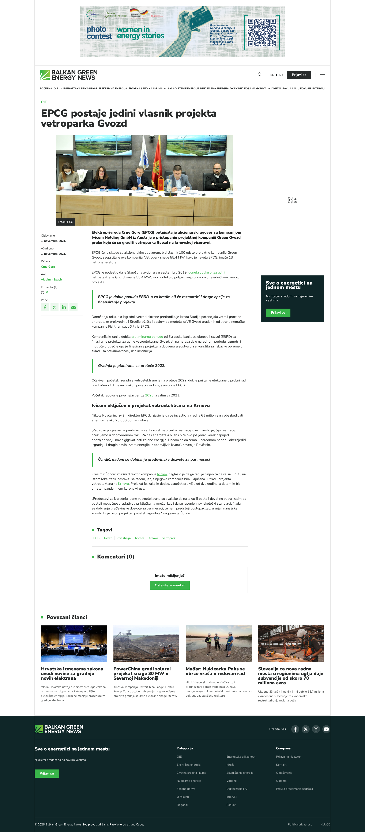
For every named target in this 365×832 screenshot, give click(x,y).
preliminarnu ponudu (147, 336)
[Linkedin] (64, 307)
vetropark (169, 538)
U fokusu (304, 88)
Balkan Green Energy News (63, 824)
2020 (149, 395)
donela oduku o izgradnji (206, 272)
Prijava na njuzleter (288, 756)
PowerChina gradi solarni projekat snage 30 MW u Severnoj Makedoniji (142, 674)
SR (281, 75)
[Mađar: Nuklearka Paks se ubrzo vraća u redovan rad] (219, 643)
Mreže (230, 765)
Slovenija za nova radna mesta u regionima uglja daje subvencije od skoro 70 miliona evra (290, 676)
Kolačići (325, 824)
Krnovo (153, 538)
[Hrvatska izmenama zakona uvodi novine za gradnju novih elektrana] (74, 643)
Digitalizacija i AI (283, 88)
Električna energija (113, 88)
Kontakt (281, 765)
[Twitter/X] (54, 307)
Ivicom (162, 474)
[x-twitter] (306, 729)
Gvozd (108, 538)
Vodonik (236, 88)
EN (272, 75)
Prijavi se (299, 74)
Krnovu (123, 483)
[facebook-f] (295, 729)
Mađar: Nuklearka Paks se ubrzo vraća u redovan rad (215, 671)
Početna (46, 88)
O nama (281, 781)
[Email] (73, 307)
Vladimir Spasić (52, 280)
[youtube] (326, 729)
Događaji (182, 805)
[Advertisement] (292, 198)
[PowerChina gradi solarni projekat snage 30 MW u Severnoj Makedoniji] (146, 643)
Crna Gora (48, 267)
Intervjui (318, 88)
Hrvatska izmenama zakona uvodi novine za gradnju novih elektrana (72, 674)
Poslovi (231, 805)
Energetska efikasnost (80, 88)
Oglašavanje (284, 773)
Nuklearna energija (214, 88)
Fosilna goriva (255, 88)
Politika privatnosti (300, 824)
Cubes (140, 824)
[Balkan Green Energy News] (68, 75)
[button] (260, 75)
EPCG (95, 538)
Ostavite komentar (170, 585)
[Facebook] (45, 307)
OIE (56, 88)
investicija (124, 538)
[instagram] (316, 729)
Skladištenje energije (183, 88)
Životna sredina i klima (146, 88)
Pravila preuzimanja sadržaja (294, 789)
